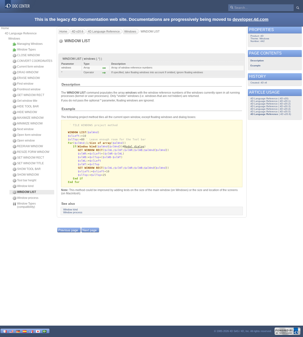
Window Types (26, 49)
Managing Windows (30, 44)
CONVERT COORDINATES (34, 61)
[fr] (4, 331)
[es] (24, 331)
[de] (18, 331)
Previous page (68, 230)
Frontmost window (28, 89)
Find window (25, 83)
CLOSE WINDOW (28, 55)
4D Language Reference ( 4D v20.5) (270, 111)
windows (131, 92)
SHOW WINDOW (28, 174)
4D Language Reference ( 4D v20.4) (270, 109)
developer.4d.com (250, 19)
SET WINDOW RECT (30, 157)
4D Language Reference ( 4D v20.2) (270, 103)
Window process (27, 198)
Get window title (27, 100)
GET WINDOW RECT (30, 95)
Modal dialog (134, 146)
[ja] (37, 331)
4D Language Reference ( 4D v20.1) (270, 101)
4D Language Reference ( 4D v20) (269, 98)
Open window (26, 140)
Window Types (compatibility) (26, 205)
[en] (11, 331)
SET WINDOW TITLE (30, 163)
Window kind (25, 186)
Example (255, 65)
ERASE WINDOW (28, 78)
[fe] (31, 331)
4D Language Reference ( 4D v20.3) (270, 106)
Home (5, 28)
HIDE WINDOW (27, 112)
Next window (25, 129)
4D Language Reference (21, 33)
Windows (14, 38)
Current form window (30, 66)
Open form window (29, 135)
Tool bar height (26, 180)
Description (257, 60)
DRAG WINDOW (27, 72)
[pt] (44, 331)
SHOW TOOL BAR (29, 169)
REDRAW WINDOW (30, 146)
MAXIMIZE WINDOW (30, 117)
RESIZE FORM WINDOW (33, 152)
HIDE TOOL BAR (28, 106)
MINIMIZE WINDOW (30, 123)
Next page (89, 230)
